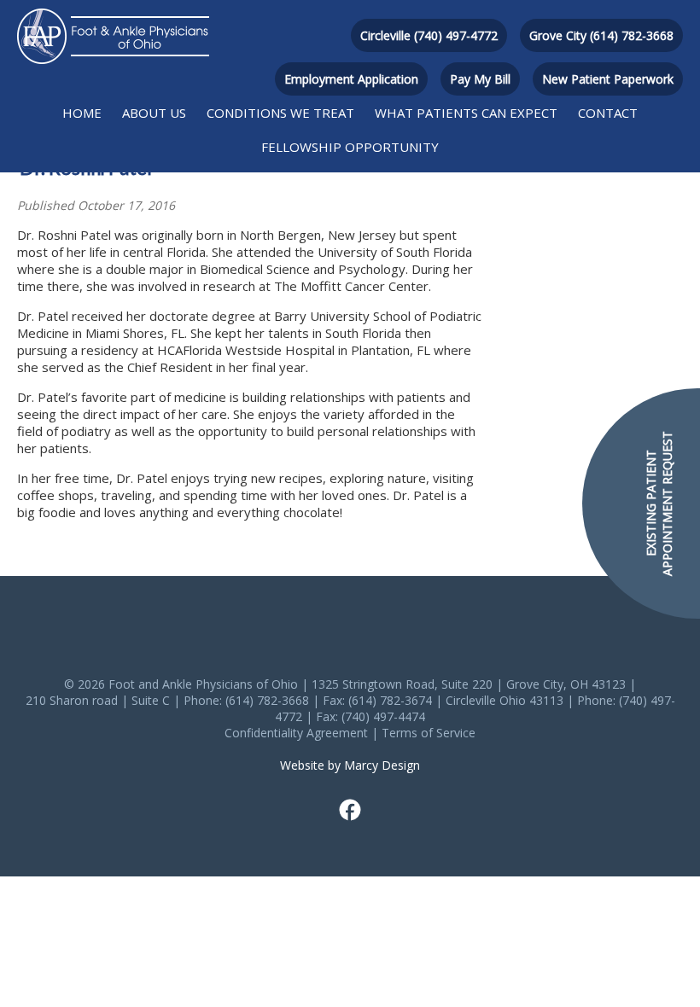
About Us (154, 112)
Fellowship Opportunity (350, 146)
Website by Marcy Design (350, 765)
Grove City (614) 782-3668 (601, 35)
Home (82, 112)
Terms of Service (428, 733)
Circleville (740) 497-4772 (429, 35)
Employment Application (351, 79)
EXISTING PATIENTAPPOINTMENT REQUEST (659, 503)
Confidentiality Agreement (296, 733)
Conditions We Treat (280, 112)
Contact (608, 112)
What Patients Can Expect (466, 112)
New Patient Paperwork (608, 79)
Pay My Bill (480, 79)
